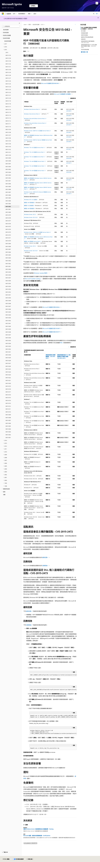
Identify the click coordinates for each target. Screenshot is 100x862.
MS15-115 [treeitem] (8, 112)
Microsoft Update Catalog (32, 279)
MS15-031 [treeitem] (8, 352)
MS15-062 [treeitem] (8, 263)
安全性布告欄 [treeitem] (7, 41)
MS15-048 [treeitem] (8, 303)
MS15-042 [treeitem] (8, 320)
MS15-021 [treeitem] (8, 380)
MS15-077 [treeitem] (8, 220)
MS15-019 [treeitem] (8, 386)
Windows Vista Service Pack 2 (31, 109)
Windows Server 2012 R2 (30, 217)
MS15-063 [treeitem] (8, 260)
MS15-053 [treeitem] (8, 289)
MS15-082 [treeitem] (8, 206)
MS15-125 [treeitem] (8, 84)
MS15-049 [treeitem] (8, 300)
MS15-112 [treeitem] (8, 121)
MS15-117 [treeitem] (8, 106)
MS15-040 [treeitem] (8, 326)
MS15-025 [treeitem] (8, 369)
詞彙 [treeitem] (4, 494)
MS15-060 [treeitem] (8, 269)
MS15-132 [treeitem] (8, 64)
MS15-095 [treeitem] (8, 169)
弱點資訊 (83, 39)
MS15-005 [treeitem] (8, 426)
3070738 (68, 158)
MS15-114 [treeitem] (8, 115)
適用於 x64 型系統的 (29, 202)
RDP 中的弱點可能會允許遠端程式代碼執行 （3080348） (89, 28)
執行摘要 (83, 31)
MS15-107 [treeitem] (8, 135)
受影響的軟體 (84, 33)
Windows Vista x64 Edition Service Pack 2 (34, 118)
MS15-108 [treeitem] (8, 132)
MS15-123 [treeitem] (8, 89)
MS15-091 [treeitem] (8, 181)
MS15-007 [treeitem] (8, 420)
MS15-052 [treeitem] (8, 292)
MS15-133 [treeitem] (8, 61)
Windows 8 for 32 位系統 (30, 199)
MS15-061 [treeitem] (8, 266)
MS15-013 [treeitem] (8, 403)
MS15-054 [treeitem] (8, 286)
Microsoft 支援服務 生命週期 (62, 94)
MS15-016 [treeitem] (8, 395)
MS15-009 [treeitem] (8, 414)
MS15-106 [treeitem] (8, 138)
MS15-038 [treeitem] (8, 332)
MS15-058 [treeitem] (8, 275)
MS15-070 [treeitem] (8, 240)
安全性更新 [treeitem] (6, 29)
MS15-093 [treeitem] (8, 175)
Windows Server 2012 (29, 214)
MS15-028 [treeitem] (8, 360)
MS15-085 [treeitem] (8, 198)
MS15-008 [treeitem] (8, 417)
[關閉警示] (97, 3)
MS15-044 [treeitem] (8, 315)
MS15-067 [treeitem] (8, 249)
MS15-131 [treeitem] (8, 66)
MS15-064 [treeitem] (8, 258)
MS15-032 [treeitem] (8, 349)
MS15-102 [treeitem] (8, 149)
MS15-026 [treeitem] (8, 366)
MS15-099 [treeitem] (8, 158)
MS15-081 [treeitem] (8, 209)
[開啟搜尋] (93, 13)
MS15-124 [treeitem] (8, 86)
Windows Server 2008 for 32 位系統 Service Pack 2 (37, 130)
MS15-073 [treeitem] (8, 232)
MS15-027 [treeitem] (8, 363)
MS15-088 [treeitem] (8, 189)
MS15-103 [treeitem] (8, 146)
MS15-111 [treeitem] (8, 123)
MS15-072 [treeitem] (8, 235)
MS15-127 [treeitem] (8, 78)
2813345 (68, 111)
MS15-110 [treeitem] (8, 126)
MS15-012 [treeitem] (8, 406)
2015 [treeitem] (7, 52)
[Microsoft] (3, 14)
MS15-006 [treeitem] (8, 423)
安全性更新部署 (85, 49)
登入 (97, 13)
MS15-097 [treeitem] (8, 163)
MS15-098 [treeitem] (8, 161)
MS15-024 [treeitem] (8, 372)
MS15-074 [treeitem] (8, 229)
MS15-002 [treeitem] (8, 434)
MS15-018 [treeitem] (8, 389)
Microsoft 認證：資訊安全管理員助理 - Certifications (36, 835)
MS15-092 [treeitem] (8, 178)
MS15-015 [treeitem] (8, 397)
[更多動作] (75, 24)
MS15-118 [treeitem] (8, 104)
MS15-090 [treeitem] (8, 183)
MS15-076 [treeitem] (8, 223)
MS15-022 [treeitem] (8, 377)
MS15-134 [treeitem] (8, 58)
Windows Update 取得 (40, 273)
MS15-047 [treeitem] (8, 306)
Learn (25, 24)
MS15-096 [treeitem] (8, 166)
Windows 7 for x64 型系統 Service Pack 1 (34, 161)
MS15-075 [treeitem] (8, 226)
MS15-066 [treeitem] (8, 252)
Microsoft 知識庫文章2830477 (51, 332)
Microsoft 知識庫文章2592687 (51, 328)
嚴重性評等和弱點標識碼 (87, 37)
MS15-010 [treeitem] (8, 412)
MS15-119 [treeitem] (8, 101)
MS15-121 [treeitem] (8, 95)
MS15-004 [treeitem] (8, 429)
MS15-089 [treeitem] (8, 186)
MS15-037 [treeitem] (8, 335)
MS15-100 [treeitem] (8, 155)
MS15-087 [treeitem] (8, 192)
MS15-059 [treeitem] (8, 272)
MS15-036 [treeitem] (8, 337)
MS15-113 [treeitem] (8, 118)
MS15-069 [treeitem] (8, 243)
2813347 (68, 115)
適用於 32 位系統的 (29, 205)
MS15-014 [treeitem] (8, 400)
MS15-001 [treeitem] (8, 437)
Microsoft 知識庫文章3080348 (49, 83)
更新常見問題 (84, 35)
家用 (30, 24)
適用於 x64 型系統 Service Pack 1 (32, 241)
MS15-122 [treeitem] (8, 92)
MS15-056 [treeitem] (8, 280)
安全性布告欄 (36, 24)
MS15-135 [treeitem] (8, 55)
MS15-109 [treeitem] (8, 129)
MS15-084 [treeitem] (8, 201)
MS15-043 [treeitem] (8, 317)
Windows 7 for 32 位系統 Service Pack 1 (34, 147)
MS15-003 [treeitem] (8, 432)
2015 (42, 24)
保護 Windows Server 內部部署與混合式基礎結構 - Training (38, 829)
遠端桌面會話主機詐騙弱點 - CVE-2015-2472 (88, 41)
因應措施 (44, 565)
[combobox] (11, 26)
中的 (61, 343)
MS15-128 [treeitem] (8, 75)
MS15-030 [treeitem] (8, 355)
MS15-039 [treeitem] (8, 329)
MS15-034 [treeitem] (8, 343)
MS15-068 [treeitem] (8, 246)
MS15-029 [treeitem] (8, 357)
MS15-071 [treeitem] (8, 238)
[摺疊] (19, 23)
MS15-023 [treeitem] (8, 375)
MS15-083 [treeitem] (8, 203)
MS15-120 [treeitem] (8, 98)
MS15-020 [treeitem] (8, 383)
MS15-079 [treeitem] (8, 215)
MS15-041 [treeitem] (8, 323)
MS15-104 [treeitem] (8, 144)
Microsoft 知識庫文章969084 (51, 307)
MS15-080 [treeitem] (8, 212)
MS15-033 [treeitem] (8, 346)
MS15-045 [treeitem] (8, 312)
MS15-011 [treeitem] (8, 409)
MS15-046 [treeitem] (8, 309)
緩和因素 (44, 557)
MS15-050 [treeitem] (8, 298)
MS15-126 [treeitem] (8, 81)
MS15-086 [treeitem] (8, 195)
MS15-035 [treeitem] (8, 340)
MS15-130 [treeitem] (8, 69)
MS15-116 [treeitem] (8, 109)
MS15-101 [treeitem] (8, 152)
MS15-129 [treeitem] (8, 72)
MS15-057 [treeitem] (8, 278)
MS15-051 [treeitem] (8, 295)
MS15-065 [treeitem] (8, 255)
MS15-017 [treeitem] (8, 392)
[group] (53, 675)
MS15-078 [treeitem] (8, 218)
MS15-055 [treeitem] (8, 283)
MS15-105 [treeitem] (8, 141)
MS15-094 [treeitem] (8, 172)
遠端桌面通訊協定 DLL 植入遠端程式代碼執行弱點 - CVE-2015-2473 (89, 46)
